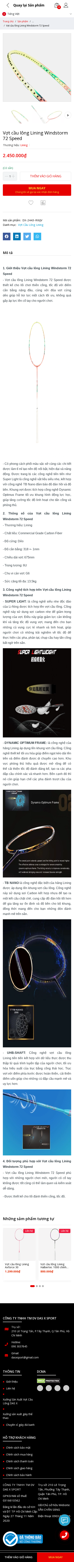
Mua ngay (56, 1557)
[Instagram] (57, 1388)
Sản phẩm (22, 21)
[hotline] (64, 1535)
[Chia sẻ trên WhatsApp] (37, 236)
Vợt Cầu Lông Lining (30, 225)
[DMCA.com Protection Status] (48, 1380)
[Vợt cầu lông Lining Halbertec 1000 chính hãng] (55, 1244)
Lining (24, 145)
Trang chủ (8, 21)
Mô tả (8, 252)
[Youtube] (66, 1388)
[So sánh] (43, 202)
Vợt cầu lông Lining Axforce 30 (17, 1266)
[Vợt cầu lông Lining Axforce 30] (19, 1244)
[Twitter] (49, 1388)
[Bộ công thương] (23, 1539)
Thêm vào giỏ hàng (45, 176)
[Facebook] (40, 1388)
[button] (32, 1286)
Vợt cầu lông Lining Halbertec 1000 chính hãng (53, 1266)
